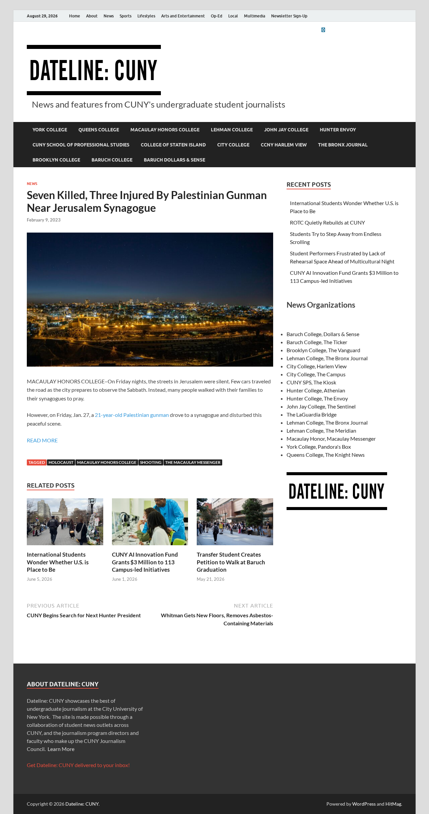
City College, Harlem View (317, 366)
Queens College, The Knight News (326, 454)
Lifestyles (146, 15)
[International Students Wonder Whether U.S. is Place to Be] (65, 524)
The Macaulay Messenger (193, 462)
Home (74, 15)
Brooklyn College (56, 160)
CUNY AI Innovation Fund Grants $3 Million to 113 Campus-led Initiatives (145, 562)
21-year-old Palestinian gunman (131, 415)
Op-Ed (216, 15)
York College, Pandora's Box (319, 446)
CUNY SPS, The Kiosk (311, 382)
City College (233, 144)
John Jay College (286, 129)
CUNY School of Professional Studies (81, 144)
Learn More (61, 749)
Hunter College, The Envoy (317, 398)
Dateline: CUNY (82, 804)
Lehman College (232, 129)
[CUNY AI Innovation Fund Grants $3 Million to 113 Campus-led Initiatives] (150, 524)
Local (233, 15)
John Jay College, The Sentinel (321, 406)
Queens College (98, 129)
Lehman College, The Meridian (321, 430)
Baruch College (111, 160)
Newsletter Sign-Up (289, 15)
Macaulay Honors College (164, 129)
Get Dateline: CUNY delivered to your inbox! (78, 765)
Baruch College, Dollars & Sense (323, 334)
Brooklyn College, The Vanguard (323, 350)
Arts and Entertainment (183, 15)
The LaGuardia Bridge (311, 414)
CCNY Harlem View (284, 144)
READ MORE (42, 440)
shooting (151, 462)
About (92, 15)
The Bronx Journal (343, 144)
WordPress (364, 804)
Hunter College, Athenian (316, 390)
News (109, 15)
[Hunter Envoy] (323, 30)
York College (50, 129)
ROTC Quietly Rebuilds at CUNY (327, 222)
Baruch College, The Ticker (317, 342)
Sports (125, 15)
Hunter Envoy (338, 129)
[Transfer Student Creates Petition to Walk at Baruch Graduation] (235, 524)
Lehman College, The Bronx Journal (327, 358)
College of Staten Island (173, 144)
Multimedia (254, 15)
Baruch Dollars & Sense (174, 160)
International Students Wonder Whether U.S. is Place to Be (57, 562)
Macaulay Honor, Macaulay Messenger (331, 438)
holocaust (61, 462)
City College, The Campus (316, 374)
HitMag (393, 804)
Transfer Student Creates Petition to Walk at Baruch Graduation (231, 562)
